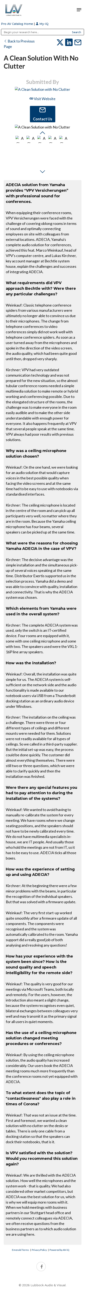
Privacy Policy (39, 1249)
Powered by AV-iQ (59, 1249)
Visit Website (44, 98)
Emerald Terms (20, 1249)
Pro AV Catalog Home (17, 24)
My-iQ (43, 24)
